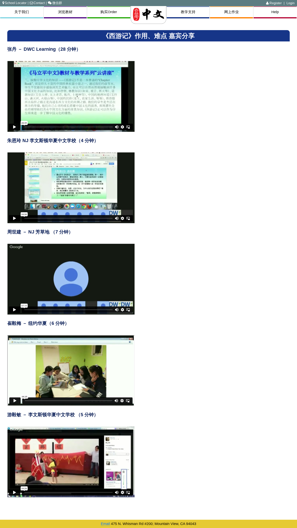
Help (275, 12)
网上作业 (231, 12)
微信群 (57, 3)
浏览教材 (65, 12)
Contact (39, 3)
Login (290, 3)
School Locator (15, 3)
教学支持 (188, 12)
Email (105, 524)
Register (275, 3)
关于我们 (21, 12)
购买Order (108, 12)
